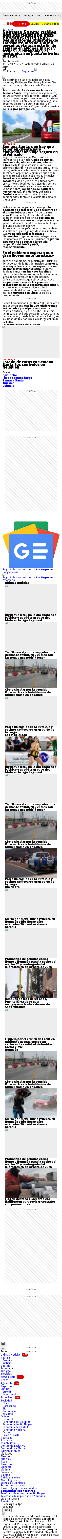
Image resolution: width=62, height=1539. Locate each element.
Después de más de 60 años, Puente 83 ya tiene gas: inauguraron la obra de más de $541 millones (27, 1003)
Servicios (6, 1373)
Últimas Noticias (14, 1354)
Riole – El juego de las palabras (19, 1488)
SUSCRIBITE (44, 23)
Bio (4, 1408)
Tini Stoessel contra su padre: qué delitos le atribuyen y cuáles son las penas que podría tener (30, 654)
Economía (7, 1368)
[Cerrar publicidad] (3, 1344)
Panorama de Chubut (15, 1427)
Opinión (5, 1416)
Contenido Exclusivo (13, 1445)
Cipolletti (6, 1467)
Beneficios (7, 1501)
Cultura (5, 1389)
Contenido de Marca (13, 1448)
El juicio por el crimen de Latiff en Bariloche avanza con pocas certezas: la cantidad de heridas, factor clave (30, 1043)
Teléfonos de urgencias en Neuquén (23, 1496)
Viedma (5, 1469)
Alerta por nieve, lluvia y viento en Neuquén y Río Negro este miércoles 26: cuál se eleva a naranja (30, 923)
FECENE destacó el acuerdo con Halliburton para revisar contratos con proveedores (30, 1201)
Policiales (6, 1437)
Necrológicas (9, 1480)
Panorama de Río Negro (17, 1424)
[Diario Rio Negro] (3, 1513)
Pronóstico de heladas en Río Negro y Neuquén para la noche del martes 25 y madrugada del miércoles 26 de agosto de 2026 (30, 963)
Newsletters (12, 1376)
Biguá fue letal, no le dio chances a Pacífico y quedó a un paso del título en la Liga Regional (30, 617)
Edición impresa (11, 1451)
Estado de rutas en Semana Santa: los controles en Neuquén (27, 365)
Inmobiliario (8, 1443)
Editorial (7, 1419)
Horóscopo (9, 1406)
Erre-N (6, 1391)
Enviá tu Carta (11, 1435)
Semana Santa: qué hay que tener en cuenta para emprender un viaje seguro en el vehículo (30, 150)
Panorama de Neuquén (16, 1422)
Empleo (5, 1475)
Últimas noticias (11, 15)
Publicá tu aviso (10, 1477)
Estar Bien (10, 1397)
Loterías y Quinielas (13, 1483)
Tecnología (9, 1411)
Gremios (7, 1360)
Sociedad (8, 29)
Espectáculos (10, 1394)
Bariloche (50, 15)
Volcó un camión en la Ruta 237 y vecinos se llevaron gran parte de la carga (29, 729)
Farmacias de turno (12, 1485)
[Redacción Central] (3, 58)
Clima (5, 1403)
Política (5, 1358)
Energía (5, 1366)
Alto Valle (6, 1459)
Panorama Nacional (14, 1430)
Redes (4, 1380)
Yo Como (7, 1414)
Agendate (10, 1383)
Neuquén (28, 15)
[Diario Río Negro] (18, 23)
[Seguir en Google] (3, 87)
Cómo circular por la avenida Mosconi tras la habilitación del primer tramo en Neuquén (28, 692)
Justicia (6, 1363)
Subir (7, 1510)
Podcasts (6, 1440)
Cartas (6, 1432)
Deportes (6, 1386)
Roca (39, 15)
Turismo (6, 1371)
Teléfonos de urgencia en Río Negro (23, 1493)
